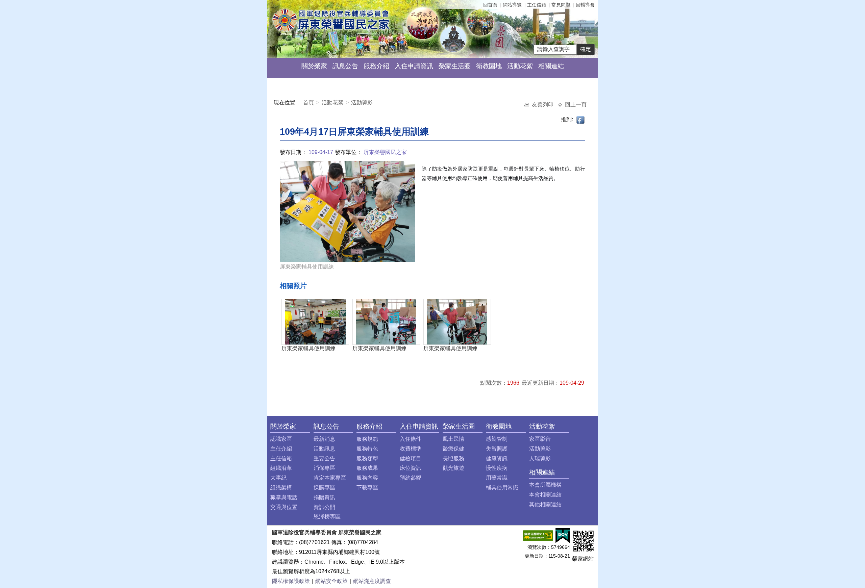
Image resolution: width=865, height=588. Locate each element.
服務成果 (367, 468)
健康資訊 (497, 458)
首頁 (309, 102)
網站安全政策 (331, 581)
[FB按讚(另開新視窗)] (580, 119)
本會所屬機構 (545, 485)
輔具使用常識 (502, 487)
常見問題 (560, 4)
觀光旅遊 (453, 468)
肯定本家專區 (330, 478)
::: (275, 103)
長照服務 (453, 458)
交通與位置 (283, 507)
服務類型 (367, 458)
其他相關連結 (545, 504)
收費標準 (410, 449)
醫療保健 (453, 449)
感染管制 (497, 439)
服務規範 (367, 439)
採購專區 (324, 487)
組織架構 (281, 487)
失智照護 (497, 449)
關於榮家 (314, 66)
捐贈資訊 (324, 497)
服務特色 (367, 449)
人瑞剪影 (540, 458)
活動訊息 (324, 449)
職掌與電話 (283, 497)
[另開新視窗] (538, 535)
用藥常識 (497, 478)
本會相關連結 (545, 494)
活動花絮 (520, 66)
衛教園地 (489, 66)
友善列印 (543, 104)
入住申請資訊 (414, 66)
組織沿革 (281, 468)
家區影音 (540, 439)
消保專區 (324, 468)
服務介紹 (376, 66)
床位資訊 (410, 468)
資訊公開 (324, 507)
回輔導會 (585, 4)
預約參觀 (410, 478)
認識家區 (281, 439)
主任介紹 (281, 449)
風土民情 (453, 439)
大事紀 (278, 478)
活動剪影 (362, 102)
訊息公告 (345, 66)
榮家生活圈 (455, 66)
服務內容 (367, 478)
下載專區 (367, 487)
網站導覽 (512, 4)
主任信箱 (536, 4)
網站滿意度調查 (372, 581)
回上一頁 (576, 104)
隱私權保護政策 (291, 581)
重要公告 (324, 458)
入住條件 (410, 439)
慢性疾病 (497, 468)
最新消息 (324, 439)
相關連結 (551, 66)
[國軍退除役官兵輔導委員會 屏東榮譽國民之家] (330, 20)
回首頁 (490, 4)
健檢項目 (410, 458)
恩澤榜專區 (327, 516)
